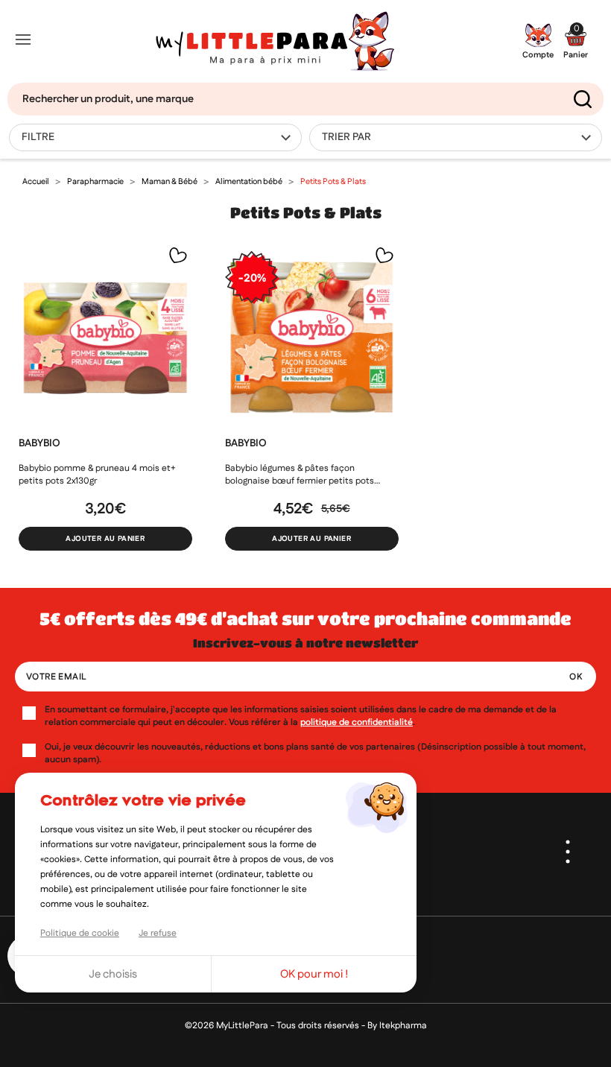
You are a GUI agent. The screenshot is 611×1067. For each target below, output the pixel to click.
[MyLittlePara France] (275, 41)
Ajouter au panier (105, 539)
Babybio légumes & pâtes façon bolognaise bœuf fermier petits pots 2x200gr (299, 474)
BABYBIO (39, 443)
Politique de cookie (79, 933)
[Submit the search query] (583, 99)
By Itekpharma (397, 1025)
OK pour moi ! (314, 974)
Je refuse (158, 933)
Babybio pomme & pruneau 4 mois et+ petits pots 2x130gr (97, 474)
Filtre (38, 137)
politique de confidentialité (356, 722)
